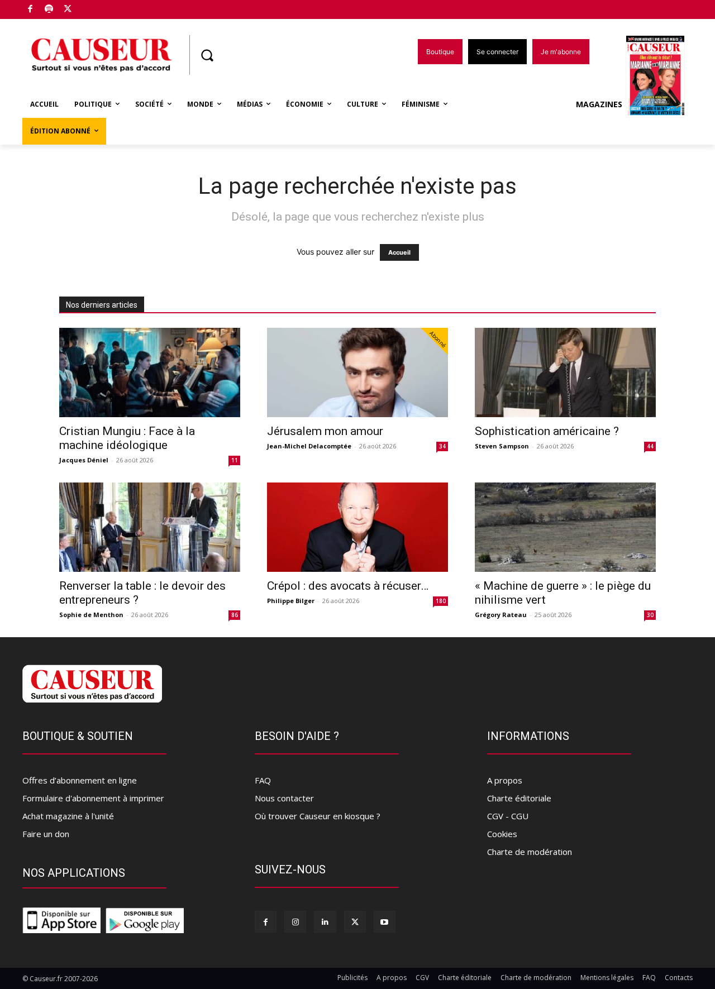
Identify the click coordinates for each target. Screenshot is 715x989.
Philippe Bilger (290, 600)
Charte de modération (529, 851)
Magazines (599, 104)
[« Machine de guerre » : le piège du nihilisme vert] (565, 527)
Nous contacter (284, 798)
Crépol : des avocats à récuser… (347, 586)
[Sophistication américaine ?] (565, 372)
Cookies (502, 833)
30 (650, 615)
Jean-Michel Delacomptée (309, 446)
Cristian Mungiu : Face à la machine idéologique (127, 438)
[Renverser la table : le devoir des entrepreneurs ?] (149, 527)
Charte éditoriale (519, 798)
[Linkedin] (325, 922)
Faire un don (45, 833)
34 (442, 446)
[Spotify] (49, 10)
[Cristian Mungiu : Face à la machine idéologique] (149, 372)
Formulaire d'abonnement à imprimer (93, 798)
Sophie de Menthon (91, 614)
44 (650, 446)
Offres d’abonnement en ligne (79, 780)
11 (234, 460)
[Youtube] (384, 922)
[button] (206, 55)
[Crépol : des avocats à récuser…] (357, 527)
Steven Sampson (502, 446)
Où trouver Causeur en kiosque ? (317, 815)
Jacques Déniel (83, 460)
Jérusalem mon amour (325, 431)
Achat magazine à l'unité (68, 815)
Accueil (399, 252)
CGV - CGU (507, 815)
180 (441, 601)
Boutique (96, 7)
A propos (504, 780)
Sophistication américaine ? (547, 431)
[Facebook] (30, 10)
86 (234, 615)
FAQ (263, 780)
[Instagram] (295, 922)
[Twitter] (68, 10)
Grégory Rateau (501, 614)
